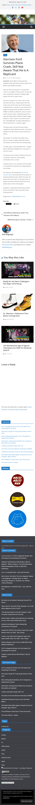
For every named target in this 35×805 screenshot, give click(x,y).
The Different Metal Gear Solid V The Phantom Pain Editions (16, 214)
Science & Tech (5, 757)
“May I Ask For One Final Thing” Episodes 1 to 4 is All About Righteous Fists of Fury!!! (19, 5)
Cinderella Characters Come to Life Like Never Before (17, 452)
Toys (2, 754)
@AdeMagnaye (7, 247)
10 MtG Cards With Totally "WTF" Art (12, 446)
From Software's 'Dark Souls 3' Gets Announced (15, 459)
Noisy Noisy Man (7, 245)
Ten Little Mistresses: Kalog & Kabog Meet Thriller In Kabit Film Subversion (16, 566)
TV (2, 742)
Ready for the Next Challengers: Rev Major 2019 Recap (16, 282)
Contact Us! (5, 726)
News (5, 55)
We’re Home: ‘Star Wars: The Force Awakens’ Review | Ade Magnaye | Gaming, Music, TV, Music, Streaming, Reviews (17, 578)
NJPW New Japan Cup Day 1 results (19, 220)
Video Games (5, 746)
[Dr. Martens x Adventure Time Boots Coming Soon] (17, 295)
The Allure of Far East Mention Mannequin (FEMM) (16, 449)
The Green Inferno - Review (9, 462)
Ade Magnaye (17, 78)
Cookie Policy (6, 798)
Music (3, 761)
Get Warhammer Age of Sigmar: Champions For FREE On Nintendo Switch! (17, 347)
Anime (3, 750)
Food (2, 765)
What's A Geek (13, 774)
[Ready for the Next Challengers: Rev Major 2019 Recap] (17, 263)
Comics (3, 735)
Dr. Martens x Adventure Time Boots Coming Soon (15, 314)
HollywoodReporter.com (18, 196)
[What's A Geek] (17, 16)
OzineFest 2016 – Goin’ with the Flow (18, 572)
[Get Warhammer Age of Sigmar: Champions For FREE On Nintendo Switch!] (17, 327)
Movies (3, 739)
